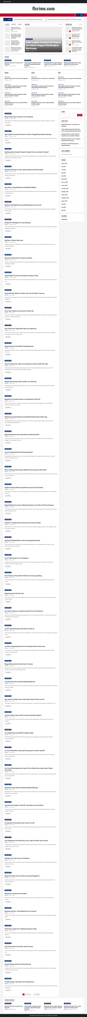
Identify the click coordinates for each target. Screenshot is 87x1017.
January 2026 (64, 185)
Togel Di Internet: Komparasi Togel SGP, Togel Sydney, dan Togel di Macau (24, 805)
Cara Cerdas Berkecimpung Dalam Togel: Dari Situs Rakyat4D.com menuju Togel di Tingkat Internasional (29, 769)
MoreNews (48, 1015)
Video (81, 15)
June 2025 (63, 207)
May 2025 (63, 210)
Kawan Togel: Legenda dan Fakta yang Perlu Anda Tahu (19, 311)
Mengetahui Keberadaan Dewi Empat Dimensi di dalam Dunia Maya (22, 434)
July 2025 (63, 204)
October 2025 (64, 194)
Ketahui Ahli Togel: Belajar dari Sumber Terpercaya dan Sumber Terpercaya (25, 293)
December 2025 (64, 188)
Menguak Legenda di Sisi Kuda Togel (14, 593)
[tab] (7, 24)
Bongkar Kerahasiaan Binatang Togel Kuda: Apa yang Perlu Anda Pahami (24, 487)
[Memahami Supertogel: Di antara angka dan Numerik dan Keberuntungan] (73, 60)
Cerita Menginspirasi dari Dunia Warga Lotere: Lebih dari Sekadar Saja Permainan (26, 840)
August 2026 (64, 163)
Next (38, 994)
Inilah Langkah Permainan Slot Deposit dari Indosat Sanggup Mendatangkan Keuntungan (68, 43)
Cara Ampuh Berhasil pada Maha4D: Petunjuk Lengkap (19, 733)
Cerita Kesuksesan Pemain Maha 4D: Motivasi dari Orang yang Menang (23, 576)
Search (63, 111)
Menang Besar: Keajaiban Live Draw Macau (16, 893)
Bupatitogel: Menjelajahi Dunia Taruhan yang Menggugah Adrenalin (22, 540)
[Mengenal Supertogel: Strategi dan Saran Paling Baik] (14, 60)
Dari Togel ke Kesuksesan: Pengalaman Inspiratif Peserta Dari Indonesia (24, 611)
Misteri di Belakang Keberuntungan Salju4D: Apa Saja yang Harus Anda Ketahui (25, 470)
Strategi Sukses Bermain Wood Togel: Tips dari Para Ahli (19, 823)
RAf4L (28, 50)
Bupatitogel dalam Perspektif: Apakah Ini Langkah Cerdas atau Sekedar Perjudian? (44, 19)
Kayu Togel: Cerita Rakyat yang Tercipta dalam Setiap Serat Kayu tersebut (24, 699)
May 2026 (63, 173)
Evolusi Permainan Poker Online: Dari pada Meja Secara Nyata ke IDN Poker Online (26, 364)
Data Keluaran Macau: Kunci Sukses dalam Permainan (19, 946)
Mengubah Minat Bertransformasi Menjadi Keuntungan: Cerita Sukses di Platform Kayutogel (29, 505)
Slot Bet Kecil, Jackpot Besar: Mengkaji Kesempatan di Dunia (21, 929)
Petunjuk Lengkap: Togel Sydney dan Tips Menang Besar (19, 982)
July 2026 (63, 166)
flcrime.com (43, 8)
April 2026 (63, 176)
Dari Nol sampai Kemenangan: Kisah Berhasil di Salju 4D (19, 629)
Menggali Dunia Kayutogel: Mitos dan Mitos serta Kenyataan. (21, 381)
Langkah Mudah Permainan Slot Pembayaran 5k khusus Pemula (21, 276)
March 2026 (64, 179)
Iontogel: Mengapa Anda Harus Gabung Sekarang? (18, 964)
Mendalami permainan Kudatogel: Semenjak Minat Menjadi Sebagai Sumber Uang (26, 417)
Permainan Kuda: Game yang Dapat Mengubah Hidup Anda (20, 682)
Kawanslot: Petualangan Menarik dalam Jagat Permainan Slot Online (23, 523)
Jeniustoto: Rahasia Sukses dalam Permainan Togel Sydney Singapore (23, 715)
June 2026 (63, 169)
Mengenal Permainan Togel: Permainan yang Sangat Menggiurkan (22, 876)
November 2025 (64, 191)
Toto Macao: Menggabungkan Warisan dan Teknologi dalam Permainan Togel (25, 646)
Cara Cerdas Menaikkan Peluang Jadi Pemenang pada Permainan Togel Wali (25, 750)
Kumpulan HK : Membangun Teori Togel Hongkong (18, 223)
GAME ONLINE (29, 39)
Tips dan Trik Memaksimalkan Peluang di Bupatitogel (19, 452)
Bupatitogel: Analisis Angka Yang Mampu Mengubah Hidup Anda (21, 788)
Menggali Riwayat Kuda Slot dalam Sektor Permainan (19, 664)
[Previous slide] (59, 24)
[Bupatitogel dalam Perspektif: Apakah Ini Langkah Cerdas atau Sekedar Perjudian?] (53, 60)
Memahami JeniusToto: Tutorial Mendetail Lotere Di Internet (20, 911)
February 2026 (64, 182)
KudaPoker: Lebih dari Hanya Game (14, 240)
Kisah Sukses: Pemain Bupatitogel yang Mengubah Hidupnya (68, 29)
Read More (9, 125)
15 (34, 994)
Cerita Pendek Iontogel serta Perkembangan (16, 558)
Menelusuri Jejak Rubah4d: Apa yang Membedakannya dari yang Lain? (23, 205)
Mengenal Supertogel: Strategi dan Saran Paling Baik (68, 36)
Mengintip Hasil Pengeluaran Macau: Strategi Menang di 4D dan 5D (22, 399)
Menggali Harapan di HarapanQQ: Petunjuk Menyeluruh (19, 346)
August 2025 (64, 201)
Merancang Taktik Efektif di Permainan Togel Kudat (18, 258)
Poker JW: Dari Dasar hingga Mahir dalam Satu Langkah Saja (20, 328)
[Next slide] (61, 24)
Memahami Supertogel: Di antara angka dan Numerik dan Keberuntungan (7, 49)
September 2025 (65, 198)
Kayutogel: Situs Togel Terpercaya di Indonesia (17, 858)
